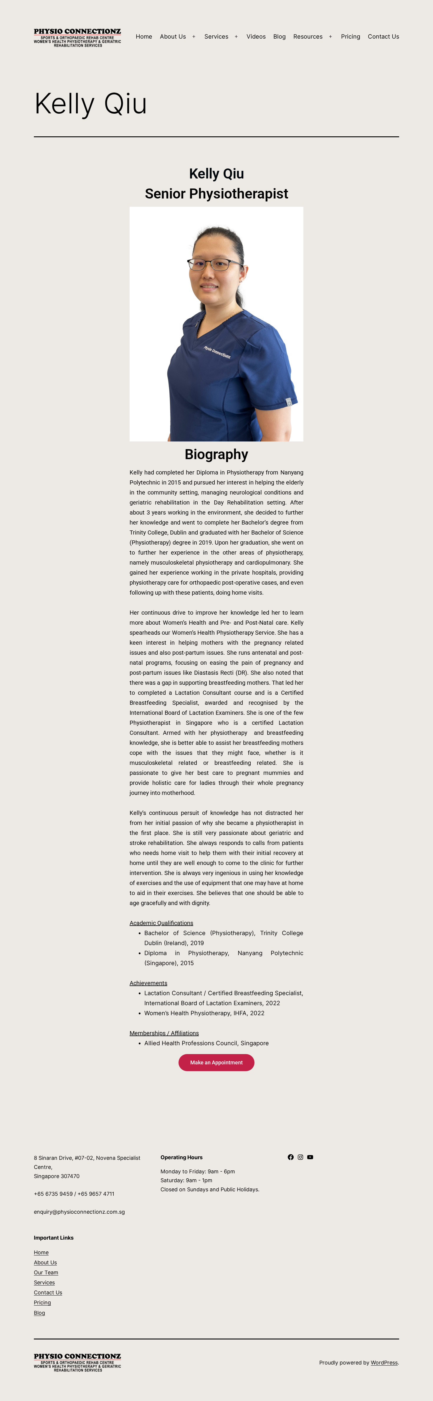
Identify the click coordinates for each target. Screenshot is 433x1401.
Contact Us (383, 36)
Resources (308, 36)
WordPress (384, 1362)
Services (216, 36)
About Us (173, 36)
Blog (279, 36)
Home (144, 36)
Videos (256, 36)
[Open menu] (193, 36)
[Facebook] (290, 1159)
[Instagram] (300, 1159)
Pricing (350, 36)
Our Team (46, 1272)
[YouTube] (310, 1159)
